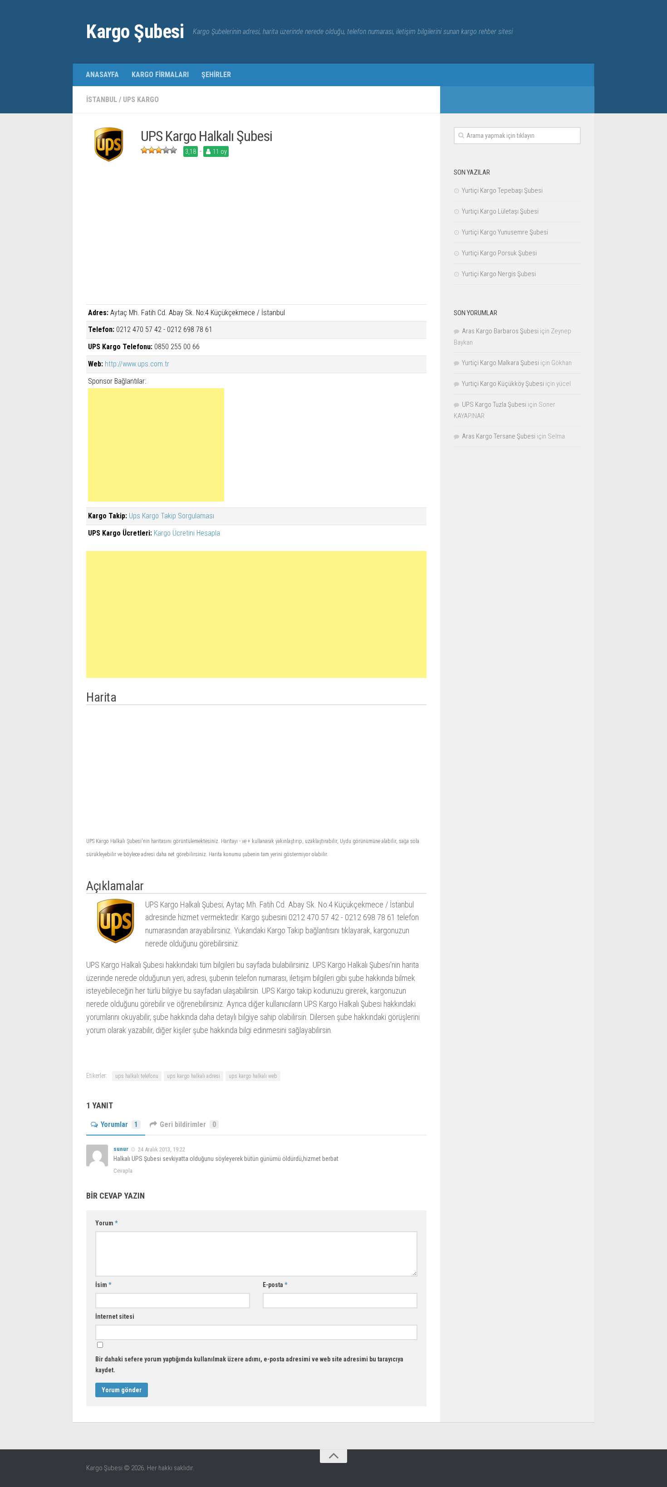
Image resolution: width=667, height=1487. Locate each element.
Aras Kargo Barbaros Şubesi (500, 331)
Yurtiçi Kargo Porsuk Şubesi (499, 253)
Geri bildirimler (188, 1124)
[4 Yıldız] (166, 150)
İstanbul (101, 99)
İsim (103, 1284)
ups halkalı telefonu (136, 1076)
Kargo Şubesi (135, 31)
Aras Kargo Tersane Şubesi (498, 436)
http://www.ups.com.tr (137, 364)
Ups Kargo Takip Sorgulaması (171, 516)
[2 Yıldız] (151, 150)
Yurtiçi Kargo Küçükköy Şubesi (503, 384)
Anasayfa (102, 74)
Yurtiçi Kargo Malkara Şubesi (500, 363)
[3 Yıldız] (158, 150)
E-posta (275, 1284)
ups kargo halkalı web (253, 1076)
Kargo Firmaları (160, 74)
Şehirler (216, 74)
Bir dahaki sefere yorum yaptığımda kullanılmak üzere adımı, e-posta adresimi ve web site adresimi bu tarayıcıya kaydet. (249, 1364)
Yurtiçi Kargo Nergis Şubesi (499, 274)
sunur (120, 1149)
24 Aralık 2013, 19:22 (161, 1149)
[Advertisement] (256, 240)
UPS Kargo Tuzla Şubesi (494, 404)
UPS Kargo (141, 99)
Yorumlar (119, 1124)
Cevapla (122, 1170)
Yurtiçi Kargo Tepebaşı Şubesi (502, 190)
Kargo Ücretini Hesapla (187, 533)
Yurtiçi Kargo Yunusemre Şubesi (505, 232)
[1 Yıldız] (144, 150)
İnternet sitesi (114, 1316)
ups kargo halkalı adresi (193, 1076)
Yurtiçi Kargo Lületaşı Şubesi (500, 211)
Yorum (106, 1223)
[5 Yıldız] (173, 150)
